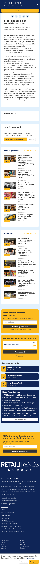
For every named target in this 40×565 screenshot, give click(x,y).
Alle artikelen (29, 150)
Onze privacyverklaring (8, 498)
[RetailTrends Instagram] (26, 470)
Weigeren (24, 562)
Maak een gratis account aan (15, 139)
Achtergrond (5, 540)
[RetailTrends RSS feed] (22, 470)
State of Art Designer (12, 400)
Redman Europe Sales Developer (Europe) (19, 403)
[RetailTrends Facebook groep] (9, 470)
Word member (20, 11)
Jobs (2, 544)
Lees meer (31, 558)
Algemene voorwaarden (9, 501)
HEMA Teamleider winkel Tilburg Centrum (20, 397)
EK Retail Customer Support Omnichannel (19, 416)
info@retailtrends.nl (15, 526)
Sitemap (22, 548)
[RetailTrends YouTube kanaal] (17, 470)
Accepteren (33, 562)
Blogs (3, 542)
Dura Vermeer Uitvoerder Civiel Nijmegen (19, 411)
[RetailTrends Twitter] (13, 471)
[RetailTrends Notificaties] (31, 470)
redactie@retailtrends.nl (15, 529)
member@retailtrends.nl (18, 531)
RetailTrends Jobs (20, 420)
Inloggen (31, 139)
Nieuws (22, 540)
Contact (3, 546)
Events (22, 544)
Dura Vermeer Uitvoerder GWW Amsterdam (20, 408)
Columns (23, 542)
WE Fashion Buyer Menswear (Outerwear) (19, 395)
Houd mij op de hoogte (19, 327)
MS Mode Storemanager (13, 405)
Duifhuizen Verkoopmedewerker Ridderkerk (20, 413)
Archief (3, 548)
